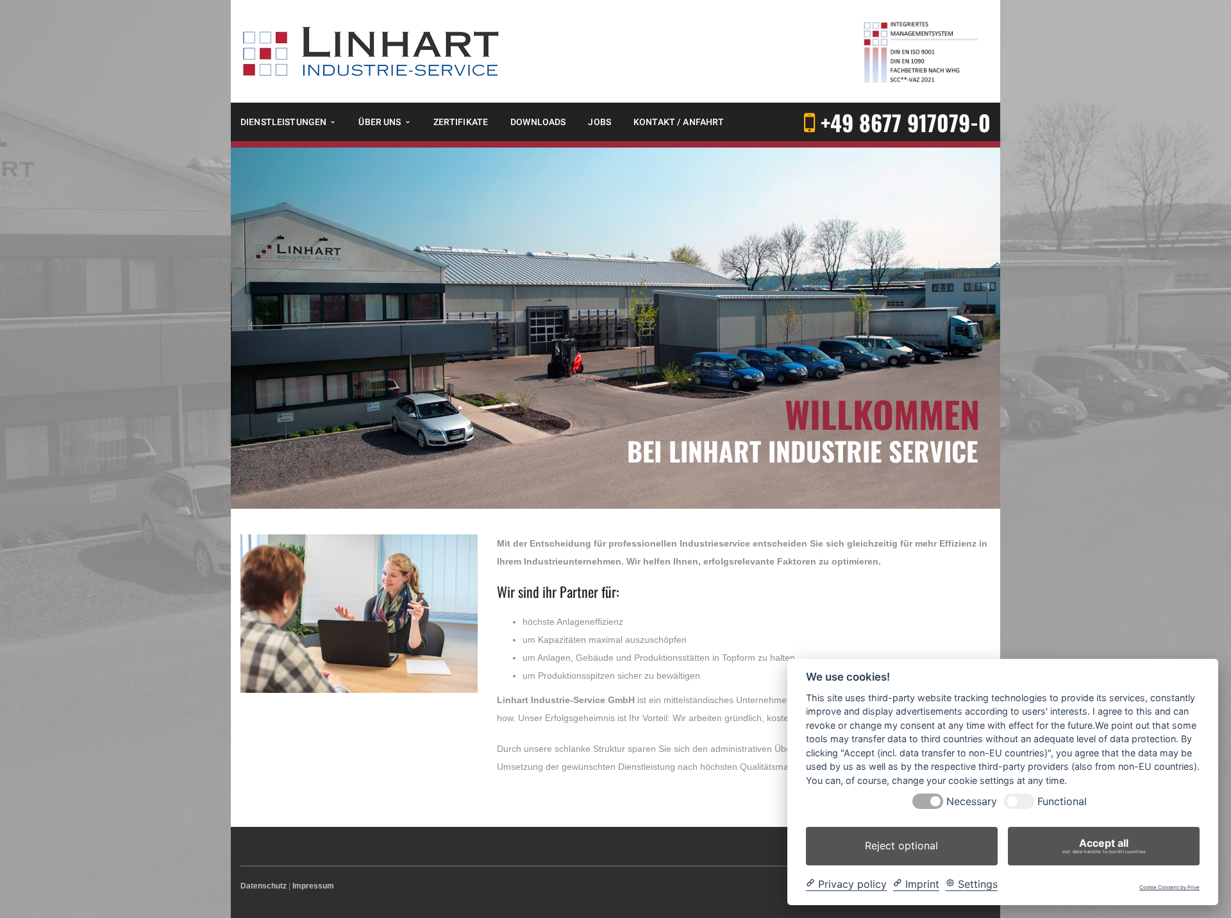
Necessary (971, 801)
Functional (1062, 801)
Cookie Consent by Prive (1169, 887)
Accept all (1104, 845)
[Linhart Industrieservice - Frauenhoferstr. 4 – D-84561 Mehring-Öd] (371, 51)
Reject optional (901, 845)
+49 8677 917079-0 (906, 122)
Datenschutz (263, 885)
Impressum (313, 885)
